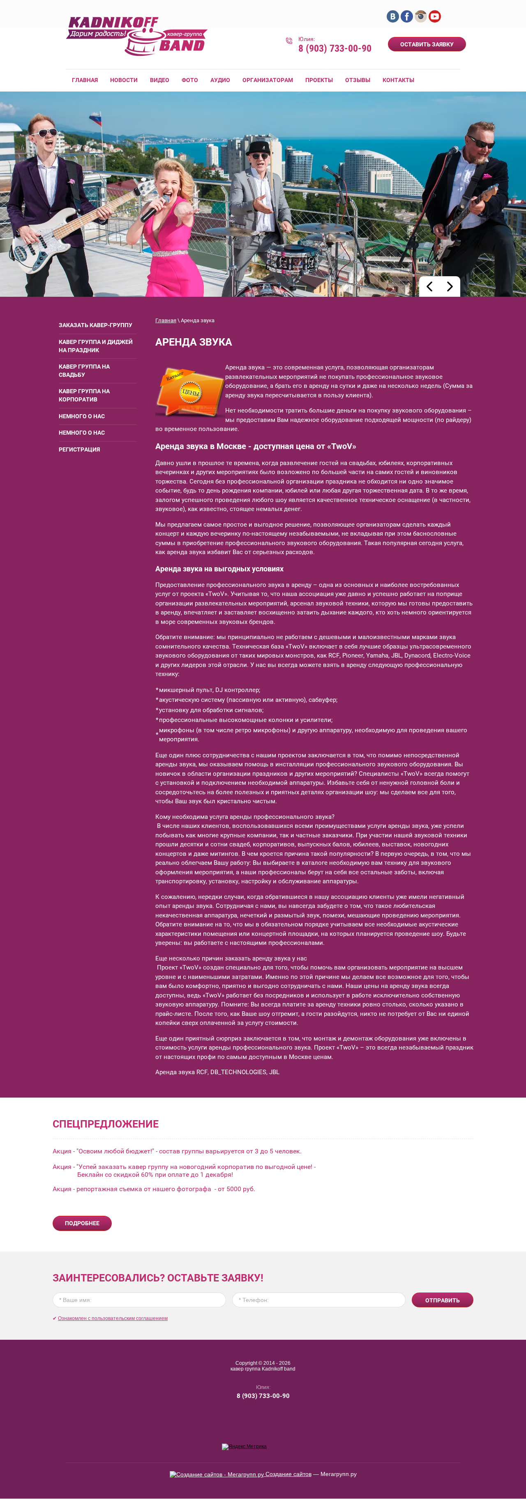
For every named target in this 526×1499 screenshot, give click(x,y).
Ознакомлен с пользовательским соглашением (113, 1318)
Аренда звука (245, 367)
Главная (165, 320)
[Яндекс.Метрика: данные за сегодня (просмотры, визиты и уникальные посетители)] (244, 1447)
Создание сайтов (287, 1474)
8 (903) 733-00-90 (334, 48)
